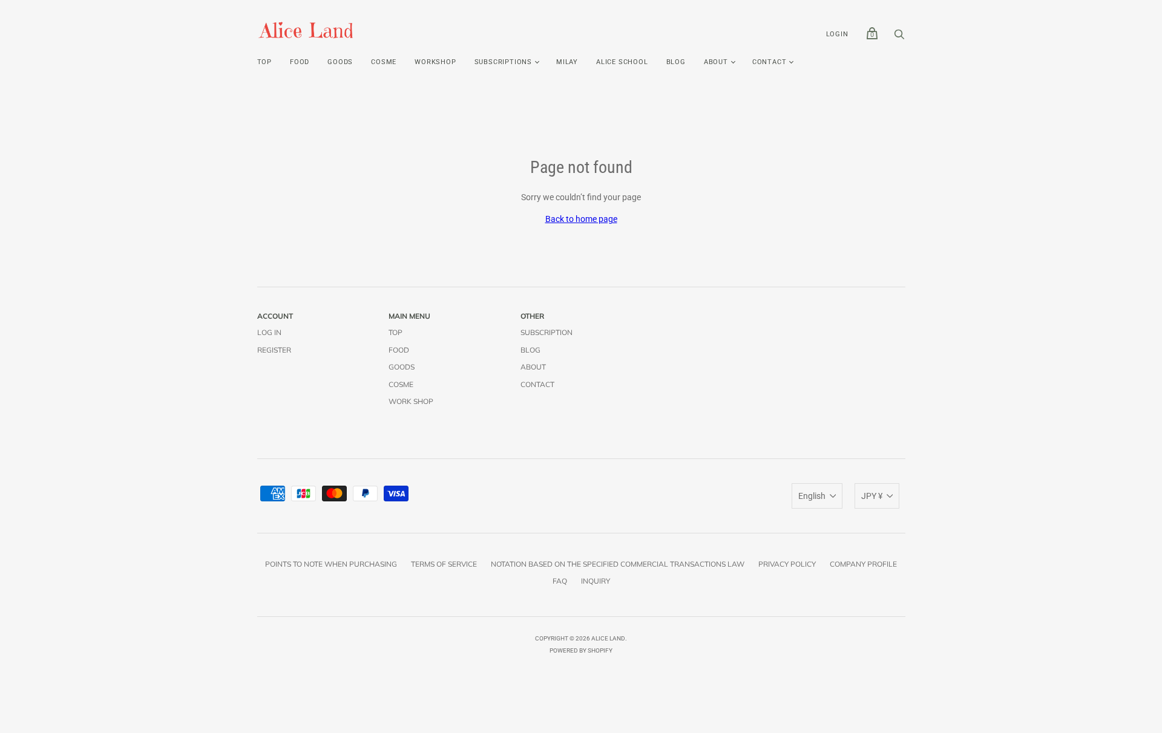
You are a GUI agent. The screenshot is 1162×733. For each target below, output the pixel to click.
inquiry (595, 580)
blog (676, 62)
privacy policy (787, 563)
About (716, 62)
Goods (340, 62)
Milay (567, 62)
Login (837, 34)
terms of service (444, 563)
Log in (269, 332)
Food (299, 62)
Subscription (546, 332)
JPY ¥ (871, 496)
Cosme (383, 62)
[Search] (899, 37)
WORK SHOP (411, 401)
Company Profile (863, 563)
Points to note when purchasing (331, 563)
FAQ (560, 580)
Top (264, 62)
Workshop (435, 62)
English (812, 496)
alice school (622, 62)
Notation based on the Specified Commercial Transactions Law (617, 563)
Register (274, 349)
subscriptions (503, 62)
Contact (769, 62)
